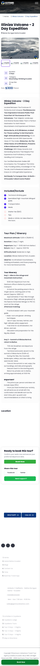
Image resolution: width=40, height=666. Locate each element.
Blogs (6, 565)
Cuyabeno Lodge (10, 620)
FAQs (6, 572)
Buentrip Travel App (11, 576)
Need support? (21, 478)
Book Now (21, 662)
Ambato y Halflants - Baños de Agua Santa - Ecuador (21, 589)
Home (6, 16)
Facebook (11, 473)
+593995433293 (13, 595)
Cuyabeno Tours (10, 623)
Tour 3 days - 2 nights (12, 627)
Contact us (8, 568)
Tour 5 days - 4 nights (12, 634)
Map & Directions (10, 638)
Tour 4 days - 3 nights (12, 631)
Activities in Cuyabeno (12, 616)
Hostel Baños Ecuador (12, 561)
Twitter (22, 473)
